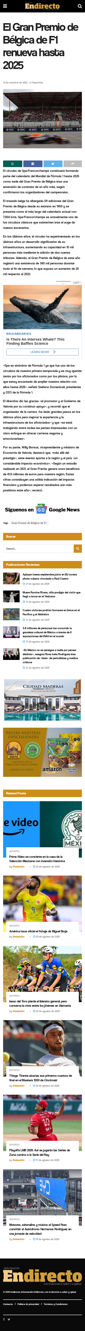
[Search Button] (78, 548)
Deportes (37, 82)
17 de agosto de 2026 (47, 1160)
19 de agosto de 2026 (47, 1085)
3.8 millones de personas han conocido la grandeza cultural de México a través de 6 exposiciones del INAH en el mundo (47, 632)
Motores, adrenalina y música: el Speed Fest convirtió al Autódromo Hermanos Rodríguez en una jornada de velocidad (40, 1229)
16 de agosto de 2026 (47, 1239)
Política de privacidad (28, 1304)
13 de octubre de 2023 (15, 82)
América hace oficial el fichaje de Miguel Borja (38, 931)
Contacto (8, 1304)
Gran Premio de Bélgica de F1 (29, 523)
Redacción (19, 866)
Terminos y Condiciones (56, 1304)
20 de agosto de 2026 (47, 866)
